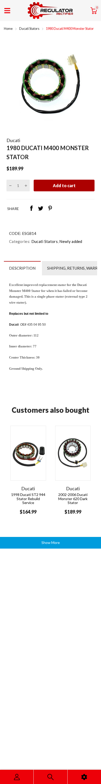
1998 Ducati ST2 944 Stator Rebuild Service (28, 498)
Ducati (13, 140)
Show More (50, 542)
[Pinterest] (50, 209)
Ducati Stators (44, 241)
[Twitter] (40, 209)
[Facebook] (31, 209)
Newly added (70, 241)
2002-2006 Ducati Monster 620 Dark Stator (73, 498)
